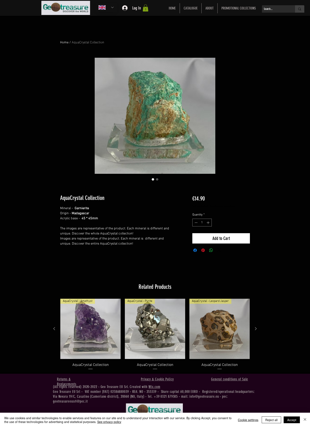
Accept (291, 420)
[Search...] (299, 9)
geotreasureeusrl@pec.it (70, 401)
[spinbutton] (202, 222)
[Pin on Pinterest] (203, 250)
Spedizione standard (222, 206)
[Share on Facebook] (195, 250)
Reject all (271, 420)
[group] (155, 334)
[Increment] (208, 222)
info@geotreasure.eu (204, 396)
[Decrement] (195, 222)
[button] (145, 7)
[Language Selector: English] (106, 7)
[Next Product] (255, 328)
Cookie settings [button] (248, 420)
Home (64, 42)
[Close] (304, 420)
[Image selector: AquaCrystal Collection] (153, 179)
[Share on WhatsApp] (211, 250)
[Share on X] (219, 250)
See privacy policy (109, 422)
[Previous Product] (54, 328)
